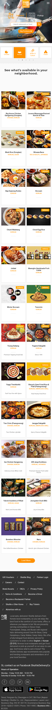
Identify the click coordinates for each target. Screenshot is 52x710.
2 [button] (22, 60)
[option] (6, 52)
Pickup (40, 15)
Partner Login (42, 577)
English (37, 641)
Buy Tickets (35, 604)
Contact (21, 582)
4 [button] (29, 60)
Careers (8, 582)
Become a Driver (35, 594)
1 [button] (19, 60)
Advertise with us (13, 609)
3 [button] (26, 60)
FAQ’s (22, 589)
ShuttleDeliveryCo (40, 665)
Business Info (43, 706)
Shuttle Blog (25, 577)
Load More (26, 560)
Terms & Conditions (13, 594)
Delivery (20, 15)
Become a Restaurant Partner (18, 599)
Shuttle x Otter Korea (14, 604)
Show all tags (27, 36)
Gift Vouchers (8, 577)
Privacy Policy (36, 589)
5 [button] (33, 60)
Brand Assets (8, 589)
